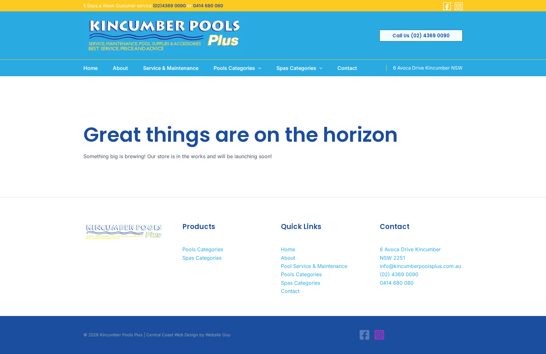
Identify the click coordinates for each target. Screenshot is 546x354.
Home (288, 249)
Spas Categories (201, 258)
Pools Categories (202, 249)
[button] (421, 35)
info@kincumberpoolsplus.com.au (420, 266)
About (288, 258)
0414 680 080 (208, 5)
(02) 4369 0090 (399, 274)
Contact (290, 291)
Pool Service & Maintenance (314, 266)
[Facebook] (447, 6)
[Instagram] (459, 6)
